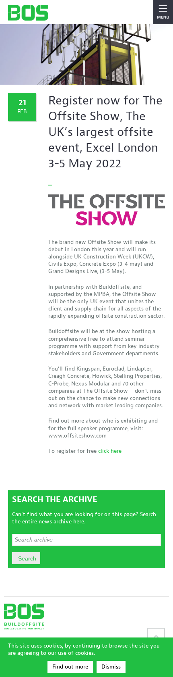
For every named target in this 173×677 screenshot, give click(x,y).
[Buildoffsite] (28, 13)
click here (110, 451)
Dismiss (111, 667)
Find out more (70, 667)
